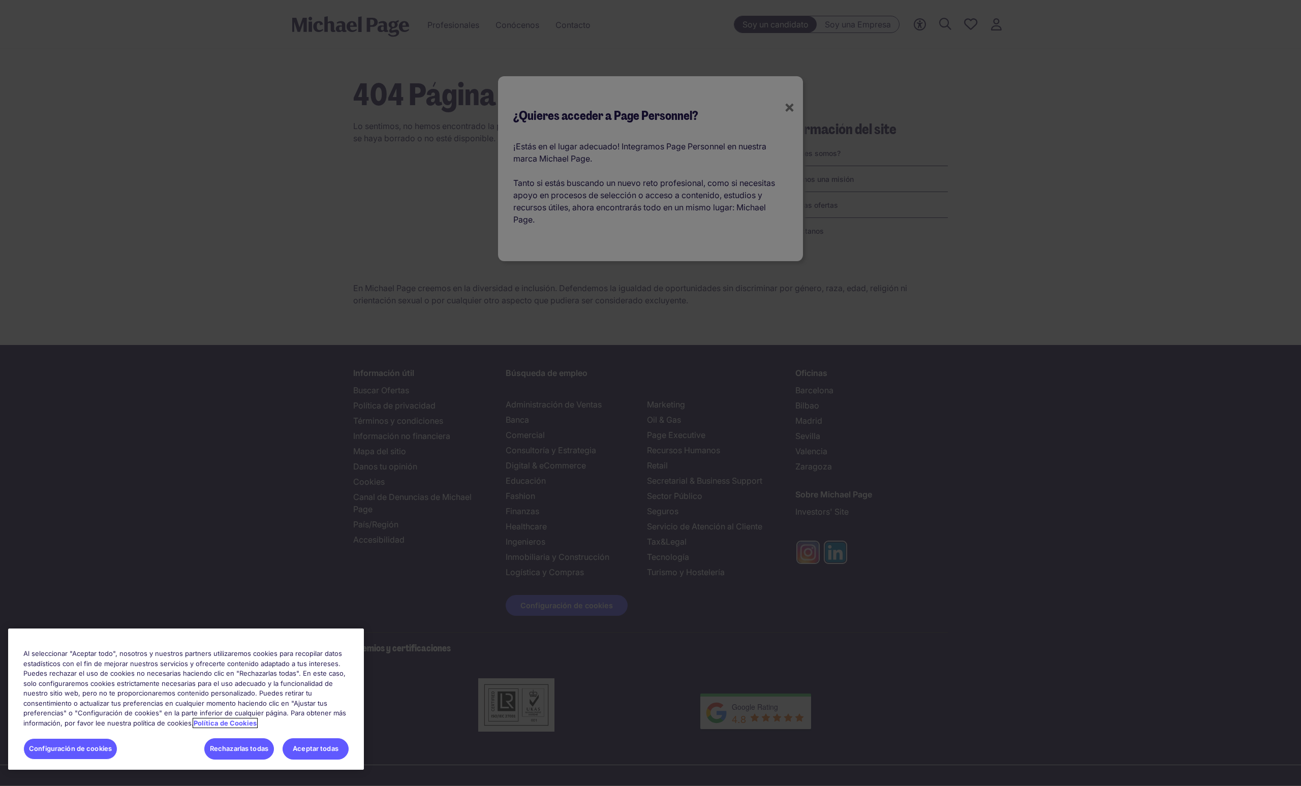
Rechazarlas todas (239, 748)
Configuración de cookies (70, 748)
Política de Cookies (225, 723)
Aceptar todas (315, 748)
